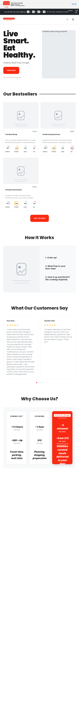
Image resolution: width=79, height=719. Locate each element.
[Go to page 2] (38, 382)
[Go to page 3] (40, 382)
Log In (70, 10)
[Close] (1, 4)
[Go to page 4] (42, 382)
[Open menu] (73, 19)
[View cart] (67, 19)
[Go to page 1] (36, 382)
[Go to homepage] (9, 20)
